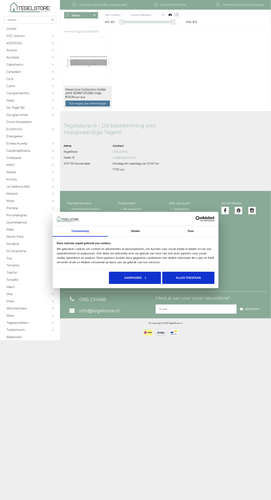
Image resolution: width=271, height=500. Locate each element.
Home (69, 31)
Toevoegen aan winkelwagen (88, 103)
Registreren (181, 209)
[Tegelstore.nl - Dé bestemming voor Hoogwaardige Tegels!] (30, 7)
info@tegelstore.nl (124, 157)
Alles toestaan (188, 277)
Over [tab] (191, 231)
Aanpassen (133, 277)
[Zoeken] (52, 19)
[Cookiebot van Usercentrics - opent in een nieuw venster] (198, 219)
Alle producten (132, 209)
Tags (78, 31)
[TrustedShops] (184, 332)
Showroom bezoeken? (86, 209)
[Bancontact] (173, 332)
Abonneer (252, 309)
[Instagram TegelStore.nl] (252, 210)
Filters (75, 15)
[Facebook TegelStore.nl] (225, 210)
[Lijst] (176, 14)
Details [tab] (135, 231)
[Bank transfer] (161, 332)
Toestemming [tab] (80, 231)
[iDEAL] (147, 332)
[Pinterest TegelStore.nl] (238, 210)
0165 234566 (120, 151)
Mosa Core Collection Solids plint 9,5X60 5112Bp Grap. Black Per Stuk (85, 91)
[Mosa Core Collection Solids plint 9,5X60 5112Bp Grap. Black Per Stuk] (88, 62)
